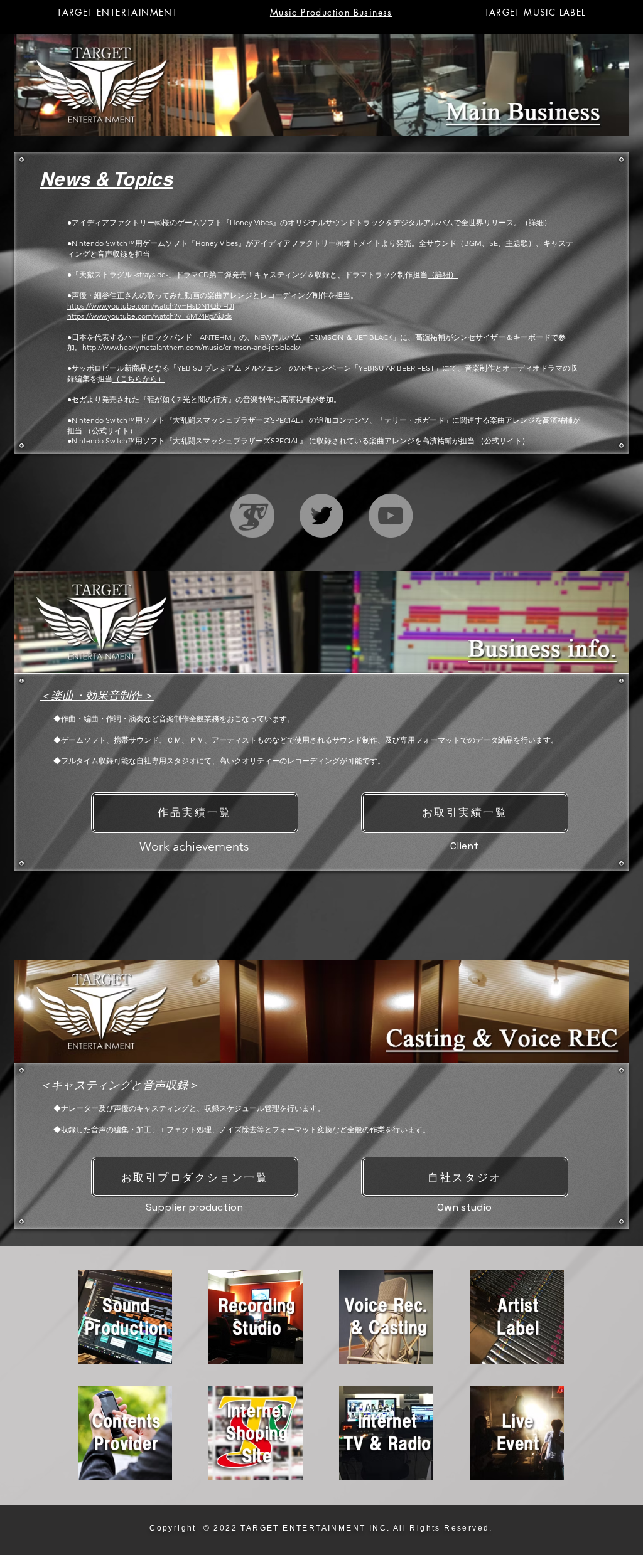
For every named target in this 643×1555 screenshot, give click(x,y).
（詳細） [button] (443, 274)
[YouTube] (391, 516)
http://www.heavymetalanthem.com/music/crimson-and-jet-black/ (191, 347)
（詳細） (536, 222)
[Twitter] (321, 516)
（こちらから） (138, 378)
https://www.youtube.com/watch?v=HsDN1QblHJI (150, 305)
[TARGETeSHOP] (252, 516)
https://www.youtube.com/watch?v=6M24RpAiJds (149, 316)
